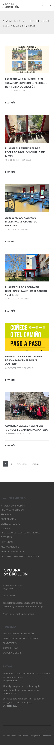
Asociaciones (19, 510)
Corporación (8, 519)
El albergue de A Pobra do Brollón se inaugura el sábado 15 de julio (26, 291)
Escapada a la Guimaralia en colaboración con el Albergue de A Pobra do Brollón (26, 82)
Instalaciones (9, 533)
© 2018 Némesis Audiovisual (14, 736)
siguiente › (22, 463)
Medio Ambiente (10, 546)
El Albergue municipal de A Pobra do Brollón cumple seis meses (25, 152)
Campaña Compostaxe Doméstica (20, 556)
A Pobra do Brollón (13, 505)
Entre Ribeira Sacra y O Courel (20, 638)
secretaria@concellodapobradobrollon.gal (23, 606)
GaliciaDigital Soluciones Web (39, 736)
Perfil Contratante (12, 551)
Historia (6, 510)
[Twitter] (22, 732)
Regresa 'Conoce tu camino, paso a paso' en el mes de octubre (24, 360)
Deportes (6, 537)
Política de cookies (25, 613)
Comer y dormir (12, 652)
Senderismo (10, 643)
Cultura (5, 528)
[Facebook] (32, 732)
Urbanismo (7, 541)
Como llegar (10, 647)
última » (35, 463)
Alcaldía (6, 514)
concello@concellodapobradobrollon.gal (22, 602)
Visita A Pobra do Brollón (18, 633)
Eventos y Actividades (29, 533)
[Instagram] (27, 732)
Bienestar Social (10, 523)
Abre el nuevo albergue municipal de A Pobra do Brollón (21, 221)
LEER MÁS (10, 102)
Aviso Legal (8, 613)
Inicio (6, 26)
